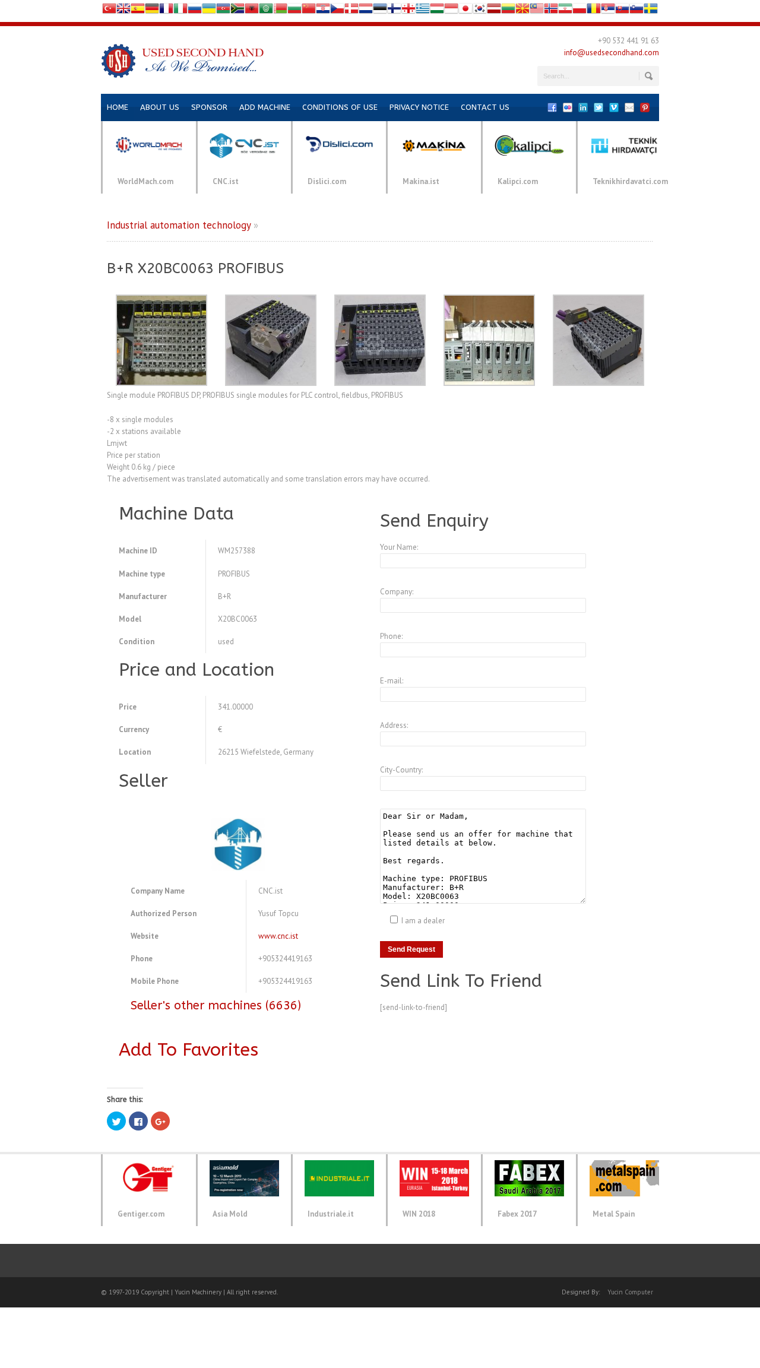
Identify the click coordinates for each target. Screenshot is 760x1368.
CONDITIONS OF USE (340, 107)
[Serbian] (608, 11)
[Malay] (537, 11)
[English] (123, 11)
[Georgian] (408, 11)
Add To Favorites (188, 1049)
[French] (166, 11)
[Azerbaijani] (223, 11)
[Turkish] (109, 11)
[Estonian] (380, 11)
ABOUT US (159, 107)
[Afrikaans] (237, 11)
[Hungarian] (437, 11)
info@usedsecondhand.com (611, 53)
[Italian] (180, 11)
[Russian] (195, 11)
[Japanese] (465, 11)
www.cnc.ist (278, 936)
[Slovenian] (636, 11)
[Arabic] (266, 11)
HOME (117, 107)
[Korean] (480, 11)
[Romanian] (594, 11)
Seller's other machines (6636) (216, 1005)
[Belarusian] (280, 11)
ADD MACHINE (264, 107)
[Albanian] (252, 11)
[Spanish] (138, 11)
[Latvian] (494, 11)
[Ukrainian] (209, 11)
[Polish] (579, 11)
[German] (152, 11)
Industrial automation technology (179, 225)
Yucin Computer (630, 1292)
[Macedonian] (522, 11)
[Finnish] (394, 11)
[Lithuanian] (508, 11)
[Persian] (565, 11)
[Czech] (337, 11)
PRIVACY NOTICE (419, 107)
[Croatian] (323, 11)
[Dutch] (366, 11)
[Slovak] (622, 11)
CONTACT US (485, 107)
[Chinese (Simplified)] (309, 11)
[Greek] (423, 11)
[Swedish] (651, 11)
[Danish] (351, 11)
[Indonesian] (451, 11)
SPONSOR (209, 107)
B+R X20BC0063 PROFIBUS (195, 268)
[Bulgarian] (294, 11)
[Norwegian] (551, 11)
